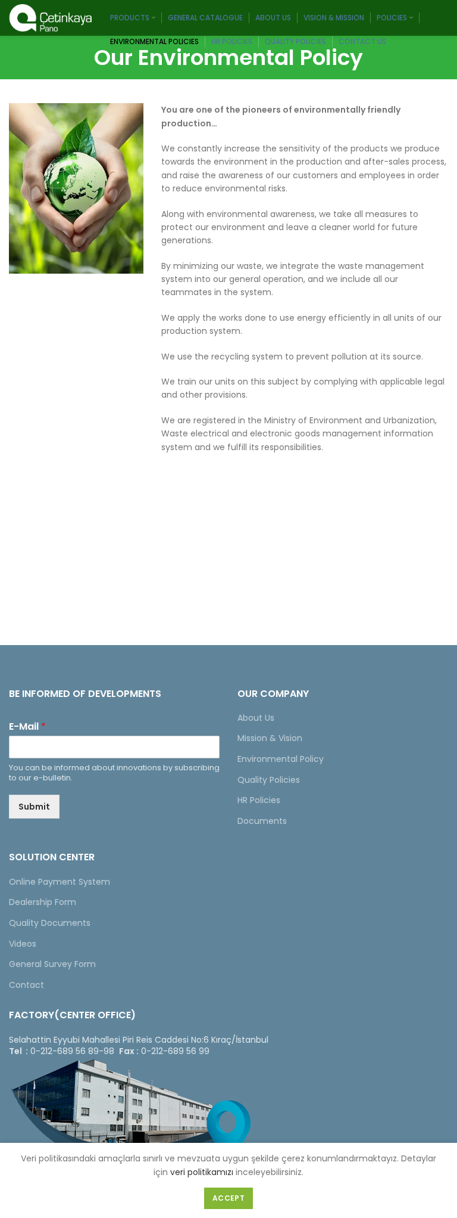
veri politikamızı (201, 1172)
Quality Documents (49, 923)
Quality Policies (268, 780)
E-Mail (27, 727)
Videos (22, 944)
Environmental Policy (280, 759)
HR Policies (258, 800)
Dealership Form (42, 902)
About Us (255, 718)
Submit (34, 807)
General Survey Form (52, 964)
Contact (26, 985)
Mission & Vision (269, 738)
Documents (262, 821)
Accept (228, 1198)
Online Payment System (59, 882)
